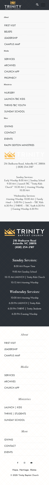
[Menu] (41, 5)
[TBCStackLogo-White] (20, 5)
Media (6, 51)
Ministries (8, 84)
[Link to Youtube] (31, 462)
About (6, 17)
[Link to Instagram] (24, 462)
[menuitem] (36, 5)
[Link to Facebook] (17, 462)
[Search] (36, 5)
